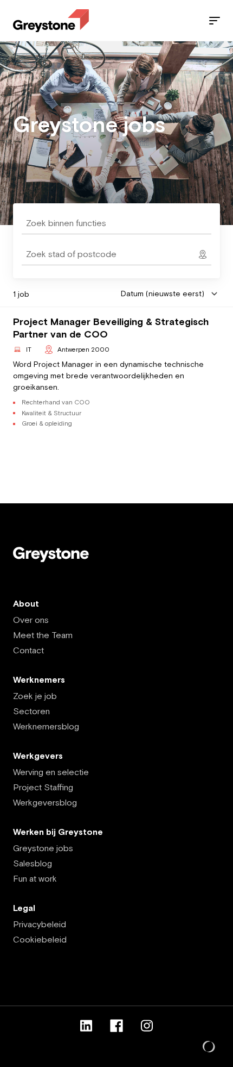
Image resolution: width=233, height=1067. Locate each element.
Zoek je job (35, 696)
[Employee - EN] (51, 21)
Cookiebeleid (40, 939)
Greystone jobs (43, 848)
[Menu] (214, 21)
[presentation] (116, 254)
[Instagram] (147, 1026)
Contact (28, 650)
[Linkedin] (86, 1026)
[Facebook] (116, 1026)
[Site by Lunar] (209, 1047)
